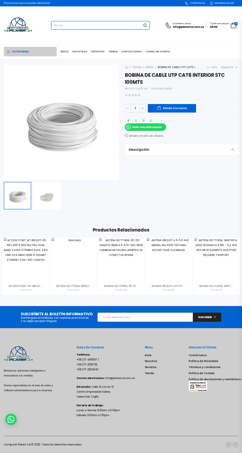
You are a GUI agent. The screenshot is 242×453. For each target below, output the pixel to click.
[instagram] (235, 444)
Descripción (139, 149)
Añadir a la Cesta (175, 108)
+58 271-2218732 (87, 364)
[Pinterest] (144, 120)
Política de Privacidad (203, 361)
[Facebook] (128, 120)
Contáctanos (197, 3)
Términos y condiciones (204, 367)
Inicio (64, 51)
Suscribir (205, 317)
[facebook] (228, 444)
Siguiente (228, 67)
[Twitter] (135, 120)
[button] (11, 419)
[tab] (181, 149)
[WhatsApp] (151, 120)
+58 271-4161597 (87, 359)
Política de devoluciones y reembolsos (215, 379)
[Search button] (145, 25)
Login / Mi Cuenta (158, 51)
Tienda (113, 51)
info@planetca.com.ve (120, 378)
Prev (213, 67)
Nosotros (79, 51)
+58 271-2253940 (88, 369)
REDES (149, 67)
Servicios (98, 51)
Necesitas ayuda (224, 3)
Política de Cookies (202, 373)
